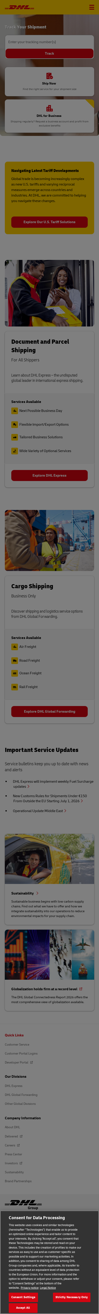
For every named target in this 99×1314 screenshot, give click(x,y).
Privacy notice (30, 1288)
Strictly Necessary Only (71, 1297)
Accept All (23, 1308)
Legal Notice (48, 1288)
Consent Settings (23, 1297)
